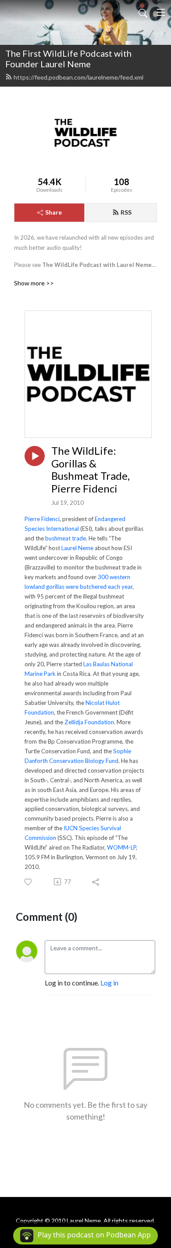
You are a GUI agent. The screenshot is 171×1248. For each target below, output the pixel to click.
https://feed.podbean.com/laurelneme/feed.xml (78, 77)
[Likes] (29, 882)
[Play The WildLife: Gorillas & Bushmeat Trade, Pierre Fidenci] (35, 456)
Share (53, 212)
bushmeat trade (65, 538)
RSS (126, 212)
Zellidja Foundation (89, 722)
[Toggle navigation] (161, 12)
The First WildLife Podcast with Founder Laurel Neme (68, 58)
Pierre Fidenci (42, 518)
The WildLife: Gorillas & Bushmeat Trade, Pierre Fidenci (90, 470)
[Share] (96, 882)
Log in (109, 982)
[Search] (143, 12)
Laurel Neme (77, 547)
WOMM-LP (121, 847)
